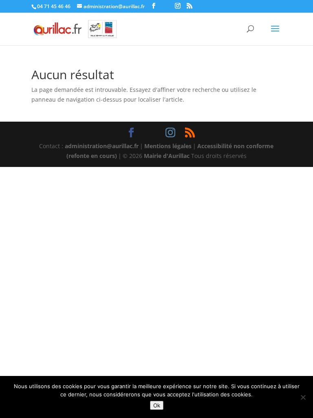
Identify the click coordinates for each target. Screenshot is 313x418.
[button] (275, 33)
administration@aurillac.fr (102, 146)
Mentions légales (168, 146)
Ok (156, 405)
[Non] (303, 397)
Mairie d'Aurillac (167, 156)
